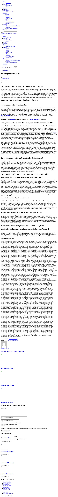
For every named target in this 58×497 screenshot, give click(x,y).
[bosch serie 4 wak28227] (9, 365)
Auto (7, 6)
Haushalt (5, 24)
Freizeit (5, 13)
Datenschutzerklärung (8, 493)
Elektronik (5, 9)
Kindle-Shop (9, 18)
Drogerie (5, 8)
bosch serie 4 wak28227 (7, 368)
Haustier (8, 27)
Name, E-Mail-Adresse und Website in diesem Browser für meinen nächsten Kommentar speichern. (24, 428)
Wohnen (5, 29)
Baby (4, 1)
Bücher (7, 17)
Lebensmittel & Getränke (11, 28)
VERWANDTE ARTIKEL (7, 351)
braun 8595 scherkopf (13, 339)
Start (2, 67)
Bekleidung (6, 10)
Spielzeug (8, 3)
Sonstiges (5, 67)
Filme (7, 14)
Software (8, 20)
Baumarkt (5, 4)
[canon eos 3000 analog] (9, 382)
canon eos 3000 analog (7, 385)
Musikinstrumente (10, 22)
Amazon (12, 119)
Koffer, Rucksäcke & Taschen (13, 25)
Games (7, 15)
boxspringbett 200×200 (13, 340)
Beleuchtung (9, 5)
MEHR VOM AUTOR (19, 351)
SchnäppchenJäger (5, 78)
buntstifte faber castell (7, 402)
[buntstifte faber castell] (9, 399)
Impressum (5, 492)
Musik (7, 19)
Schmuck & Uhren (10, 11)
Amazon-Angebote (34, 119)
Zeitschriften (9, 23)
